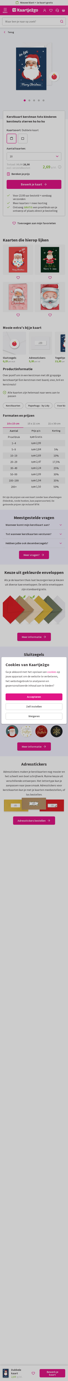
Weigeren (34, 716)
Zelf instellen (34, 706)
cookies (51, 672)
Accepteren (34, 696)
